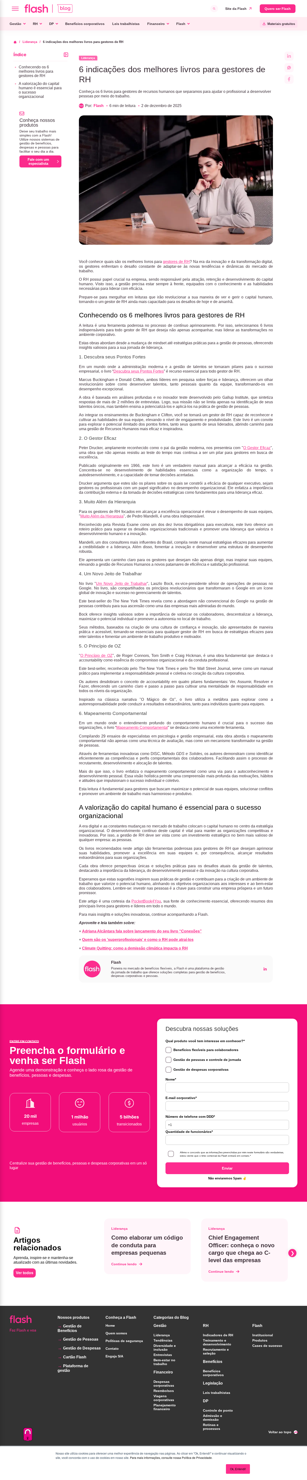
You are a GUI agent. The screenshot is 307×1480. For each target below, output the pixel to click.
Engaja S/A (114, 1356)
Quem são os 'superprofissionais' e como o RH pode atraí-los (138, 940)
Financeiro (156, 24)
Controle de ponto (218, 1410)
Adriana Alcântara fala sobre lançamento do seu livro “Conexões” (142, 931)
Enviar (227, 1168)
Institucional (262, 1335)
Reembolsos (164, 1391)
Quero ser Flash (278, 9)
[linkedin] (265, 969)
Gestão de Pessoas (80, 1339)
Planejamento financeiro (165, 1407)
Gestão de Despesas (82, 1348)
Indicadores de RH (218, 1335)
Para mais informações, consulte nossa (155, 1458)
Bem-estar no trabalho (164, 1362)
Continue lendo (124, 1264)
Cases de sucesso (267, 1346)
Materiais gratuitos (281, 24)
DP (51, 24)
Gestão (15, 24)
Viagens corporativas (164, 1398)
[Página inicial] (16, 42)
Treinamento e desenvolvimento (217, 1342)
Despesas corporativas (164, 1383)
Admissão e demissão (212, 1417)
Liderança (30, 42)
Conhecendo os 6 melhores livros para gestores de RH (36, 71)
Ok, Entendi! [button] (238, 1469)
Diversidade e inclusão (165, 1347)
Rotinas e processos (211, 1427)
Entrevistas (163, 1355)
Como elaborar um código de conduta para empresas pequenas (147, 1245)
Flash (180, 24)
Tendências (163, 1340)
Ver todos (24, 1273)
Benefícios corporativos (85, 24)
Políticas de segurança (124, 1341)
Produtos (259, 1340)
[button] (103, 1253)
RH (35, 24)
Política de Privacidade (197, 1458)
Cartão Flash (74, 1357)
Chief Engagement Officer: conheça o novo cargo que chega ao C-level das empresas (241, 1248)
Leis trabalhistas (126, 24)
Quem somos (116, 1333)
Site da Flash (236, 9)
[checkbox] (227, 1060)
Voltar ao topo (279, 1432)
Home (110, 1325)
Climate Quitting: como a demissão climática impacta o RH (135, 948)
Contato (112, 1348)
